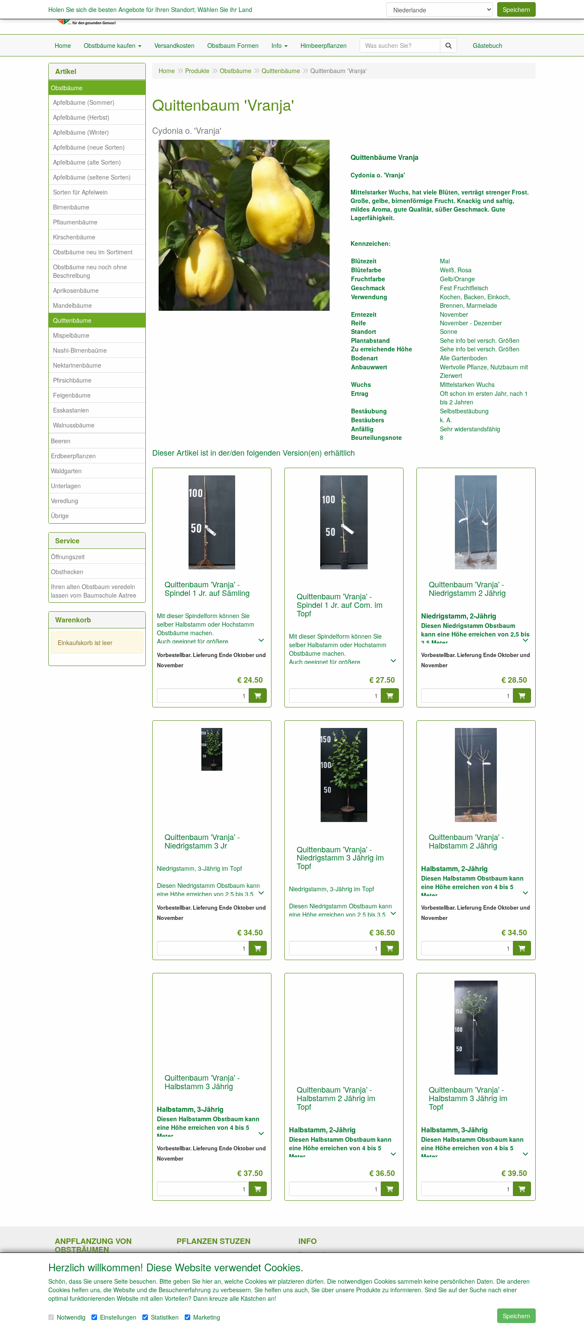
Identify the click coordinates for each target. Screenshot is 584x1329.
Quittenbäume (72, 320)
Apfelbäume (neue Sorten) (89, 147)
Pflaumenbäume (75, 222)
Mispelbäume (71, 335)
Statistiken (165, 1317)
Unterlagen (66, 485)
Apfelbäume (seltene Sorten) (92, 177)
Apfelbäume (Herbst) (81, 117)
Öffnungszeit (68, 556)
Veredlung (64, 500)
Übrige (60, 515)
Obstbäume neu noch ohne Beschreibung (90, 271)
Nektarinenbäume (77, 365)
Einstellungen (118, 1317)
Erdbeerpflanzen (73, 455)
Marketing (206, 1317)
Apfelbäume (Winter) (81, 132)
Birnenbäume (71, 207)
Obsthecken (67, 571)
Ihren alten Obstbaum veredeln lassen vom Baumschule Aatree (93, 590)
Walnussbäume (73, 425)
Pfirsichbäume (72, 380)
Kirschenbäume (74, 237)
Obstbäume (67, 87)
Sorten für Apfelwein (80, 192)
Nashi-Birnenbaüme (80, 350)
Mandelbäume (72, 305)
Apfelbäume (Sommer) (84, 102)
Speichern (516, 9)
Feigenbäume (72, 395)
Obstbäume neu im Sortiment (93, 252)
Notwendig (71, 1317)
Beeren (61, 440)
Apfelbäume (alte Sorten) (87, 162)
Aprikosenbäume (76, 290)
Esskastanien (71, 410)
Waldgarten (66, 470)
